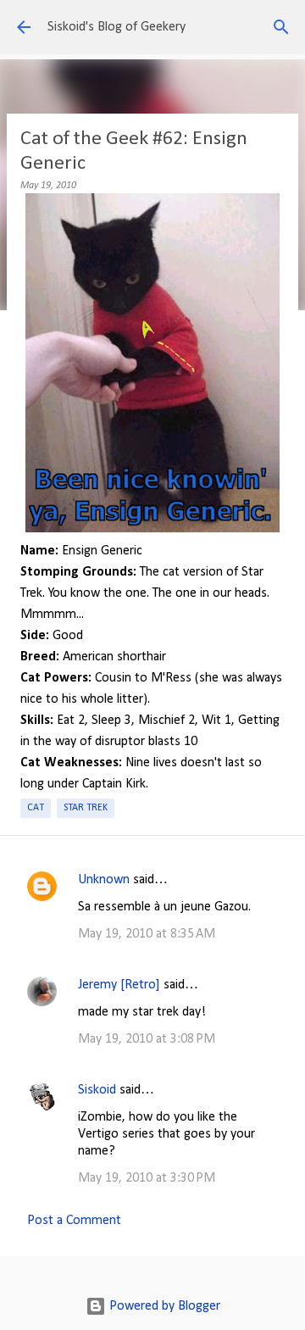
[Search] (281, 27)
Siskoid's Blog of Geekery (116, 27)
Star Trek (86, 808)
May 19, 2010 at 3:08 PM (146, 1039)
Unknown (104, 880)
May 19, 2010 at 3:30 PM (146, 1178)
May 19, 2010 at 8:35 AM (146, 934)
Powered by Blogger (163, 1306)
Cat (35, 808)
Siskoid (97, 1090)
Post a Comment (74, 1220)
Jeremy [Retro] (119, 985)
